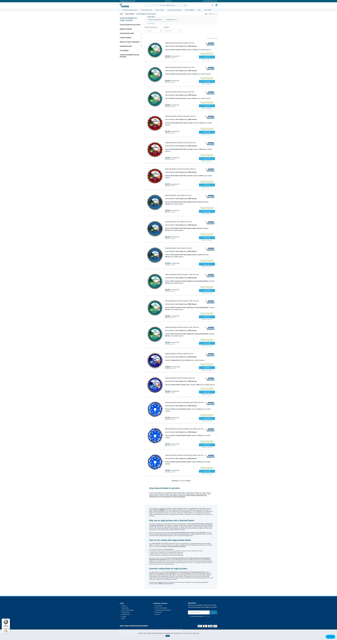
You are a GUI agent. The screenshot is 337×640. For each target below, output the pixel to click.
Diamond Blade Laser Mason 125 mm (178, 222)
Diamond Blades (189, 10)
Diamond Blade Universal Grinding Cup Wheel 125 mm (184, 429)
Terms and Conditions (127, 610)
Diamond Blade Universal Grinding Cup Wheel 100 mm (184, 402)
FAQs (123, 618)
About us (124, 606)
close (167, 636)
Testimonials (158, 606)
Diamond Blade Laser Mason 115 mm (178, 195)
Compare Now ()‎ (212, 38)
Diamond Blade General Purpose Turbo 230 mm (182, 327)
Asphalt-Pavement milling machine (129, 55)
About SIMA (207, 10)
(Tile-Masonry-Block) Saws (130, 10)
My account (158, 612)
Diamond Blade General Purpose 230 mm (179, 92)
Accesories (124, 50)
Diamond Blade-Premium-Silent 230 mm (179, 354)
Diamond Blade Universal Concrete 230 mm (180, 169)
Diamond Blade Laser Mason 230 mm (178, 248)
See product (207, 57)
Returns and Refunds (161, 608)
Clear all (151, 23)
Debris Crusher (126, 29)
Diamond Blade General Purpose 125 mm (179, 67)
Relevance (213, 14)
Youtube (157, 614)
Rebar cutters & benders (174, 10)
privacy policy (207, 616)
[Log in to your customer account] (212, 5)
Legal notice (125, 608)
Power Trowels (160, 10)
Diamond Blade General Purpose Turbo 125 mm (182, 301)
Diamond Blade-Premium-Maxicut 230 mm (180, 378)
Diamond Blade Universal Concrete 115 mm (180, 116)
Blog (199, 10)
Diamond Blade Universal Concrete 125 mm (180, 142)
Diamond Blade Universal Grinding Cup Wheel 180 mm (184, 455)
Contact (123, 616)
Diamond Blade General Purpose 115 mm (179, 43)
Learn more (195, 633)
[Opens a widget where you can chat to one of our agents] (330, 637)
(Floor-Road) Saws (146, 10)
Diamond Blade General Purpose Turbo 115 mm (182, 274)
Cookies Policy (125, 614)
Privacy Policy (125, 612)
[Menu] (9, 620)
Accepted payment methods (163, 610)
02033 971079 (132, 1)
